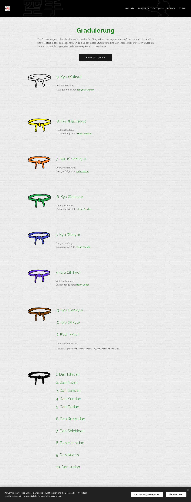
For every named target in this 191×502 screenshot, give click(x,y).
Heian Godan (82, 284)
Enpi (103, 348)
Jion (98, 348)
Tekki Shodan (79, 349)
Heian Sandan (84, 209)
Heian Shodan (84, 133)
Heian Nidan (82, 171)
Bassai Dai (90, 348)
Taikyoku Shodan (85, 89)
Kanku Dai (113, 348)
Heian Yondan (83, 247)
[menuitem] (130, 8)
